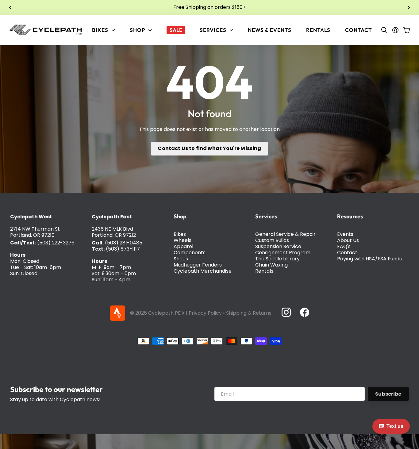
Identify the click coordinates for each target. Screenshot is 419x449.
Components (190, 252)
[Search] (384, 30)
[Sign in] (395, 30)
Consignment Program (282, 252)
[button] (10, 7)
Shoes (181, 258)
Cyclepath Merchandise (203, 270)
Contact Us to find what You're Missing (209, 148)
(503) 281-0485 (123, 242)
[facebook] (304, 312)
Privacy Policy (205, 313)
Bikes (180, 234)
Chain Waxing (271, 264)
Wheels (182, 240)
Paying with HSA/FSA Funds (369, 258)
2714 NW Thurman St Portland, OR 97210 (35, 232)
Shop (180, 216)
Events (345, 234)
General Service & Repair (285, 234)
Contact (358, 30)
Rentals (318, 30)
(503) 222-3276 (56, 242)
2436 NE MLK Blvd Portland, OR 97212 (114, 232)
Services (266, 216)
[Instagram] (285, 312)
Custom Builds (272, 240)
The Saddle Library (277, 258)
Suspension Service (278, 246)
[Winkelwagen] (406, 30)
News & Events (269, 30)
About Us (348, 240)
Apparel (183, 246)
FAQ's (344, 246)
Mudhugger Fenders (198, 264)
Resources (350, 216)
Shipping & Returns (248, 313)
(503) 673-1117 (123, 248)
